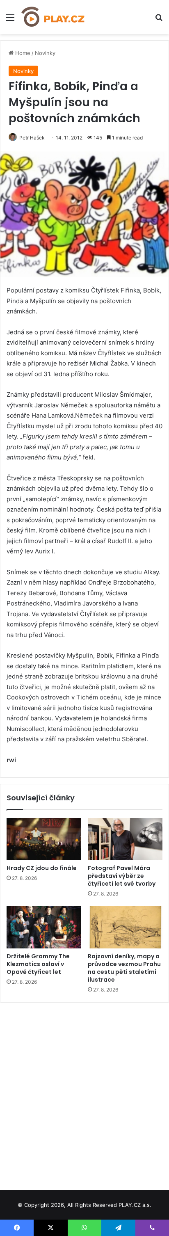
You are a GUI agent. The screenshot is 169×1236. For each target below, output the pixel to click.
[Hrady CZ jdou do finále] (44, 839)
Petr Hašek (32, 138)
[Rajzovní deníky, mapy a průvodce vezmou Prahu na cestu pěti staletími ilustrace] (125, 927)
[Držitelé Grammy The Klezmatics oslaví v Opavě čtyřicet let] (44, 927)
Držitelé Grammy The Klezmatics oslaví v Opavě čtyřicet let (38, 964)
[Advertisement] (84, 1093)
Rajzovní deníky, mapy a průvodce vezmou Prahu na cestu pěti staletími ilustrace (124, 968)
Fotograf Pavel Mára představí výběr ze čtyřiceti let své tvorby (121, 876)
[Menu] (10, 20)
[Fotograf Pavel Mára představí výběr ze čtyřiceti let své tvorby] (125, 839)
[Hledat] (159, 20)
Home (22, 53)
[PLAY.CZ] (53, 17)
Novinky (45, 53)
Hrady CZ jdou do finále (42, 868)
